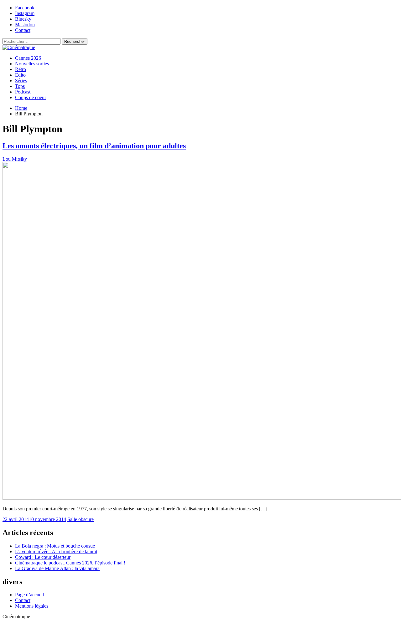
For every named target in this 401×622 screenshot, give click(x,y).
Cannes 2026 (28, 58)
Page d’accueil (29, 594)
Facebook (24, 7)
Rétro (20, 69)
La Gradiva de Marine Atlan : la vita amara (57, 568)
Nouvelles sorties (32, 63)
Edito (20, 75)
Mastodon (25, 24)
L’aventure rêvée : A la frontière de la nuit (56, 551)
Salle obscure (80, 519)
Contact (22, 30)
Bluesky (23, 19)
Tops (20, 86)
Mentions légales (31, 606)
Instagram (24, 13)
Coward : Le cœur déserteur (42, 557)
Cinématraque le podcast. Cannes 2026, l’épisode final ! (70, 562)
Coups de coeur (30, 97)
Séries (21, 80)
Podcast (22, 91)
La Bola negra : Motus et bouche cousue (55, 546)
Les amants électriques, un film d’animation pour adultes (94, 146)
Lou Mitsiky (15, 159)
